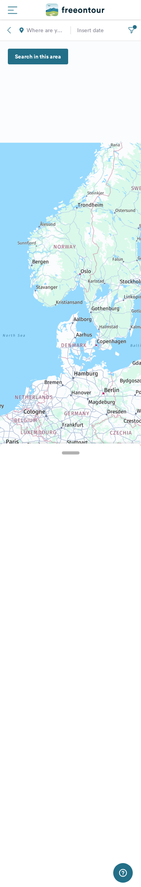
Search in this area (38, 56)
